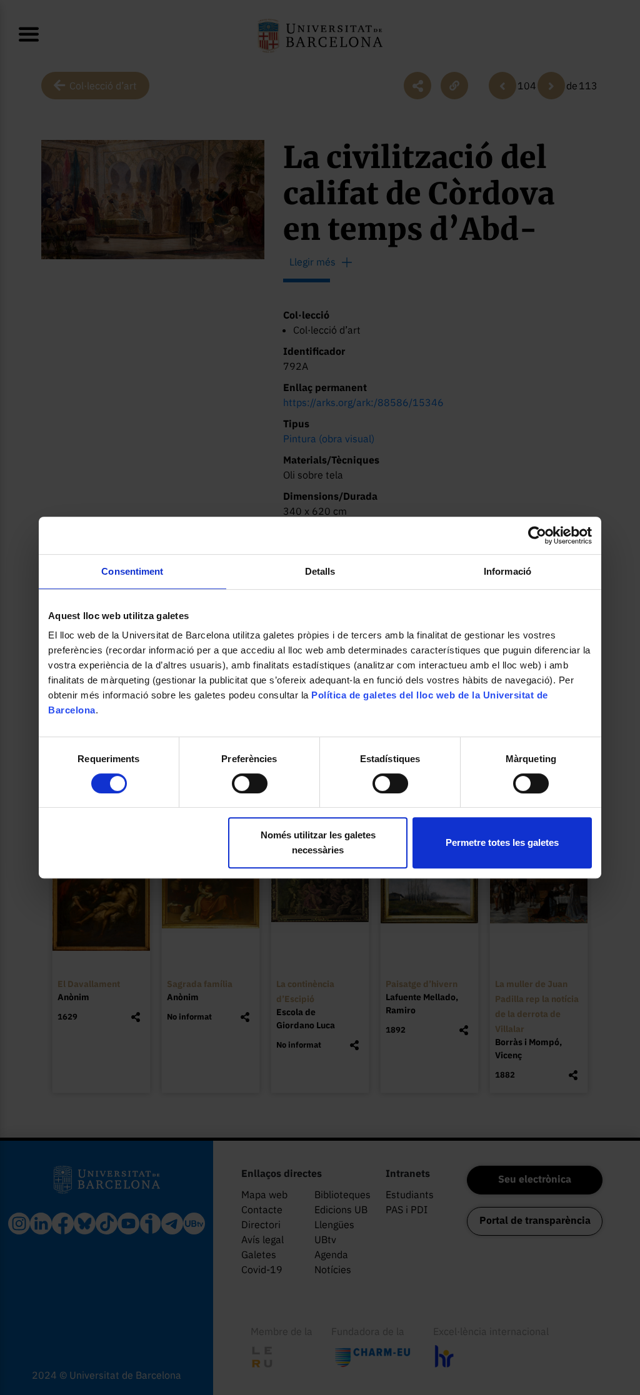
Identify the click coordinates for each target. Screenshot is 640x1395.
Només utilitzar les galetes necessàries (318, 842)
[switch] (250, 783)
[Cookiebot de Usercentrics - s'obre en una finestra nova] (537, 535)
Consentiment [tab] (132, 571)
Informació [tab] (507, 571)
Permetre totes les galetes (502, 842)
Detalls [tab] (320, 571)
